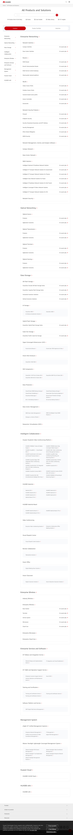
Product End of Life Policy (15, 19)
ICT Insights (63, 19)
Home (4, 5)
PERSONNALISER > (51, 832)
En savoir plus (33, 830)
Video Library (51, 19)
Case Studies (39, 19)
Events (29, 19)
